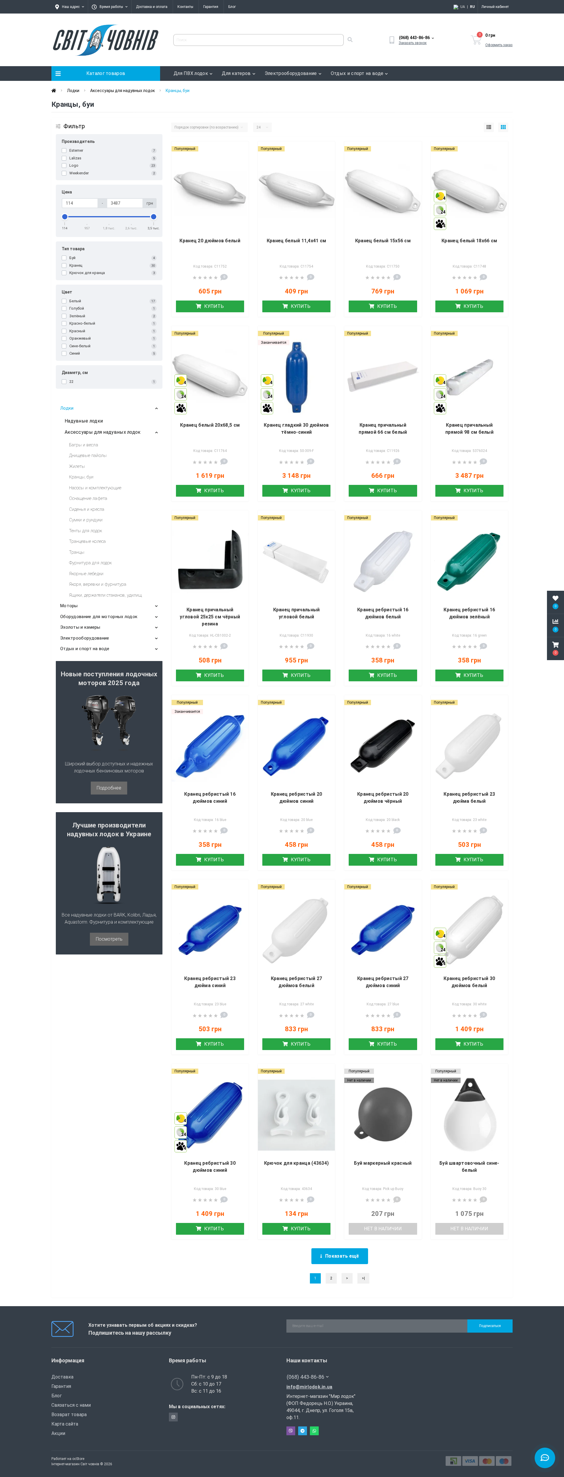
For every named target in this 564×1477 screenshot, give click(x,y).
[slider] (64, 216)
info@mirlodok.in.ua (309, 1387)
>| (363, 1278)
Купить (213, 306)
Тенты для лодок (85, 530)
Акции (58, 1433)
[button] (555, 648)
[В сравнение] (239, 159)
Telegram (302, 1430)
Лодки (73, 90)
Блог (232, 7)
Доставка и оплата (151, 7)
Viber (290, 1430)
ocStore (78, 1459)
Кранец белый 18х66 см (469, 240)
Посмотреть (109, 939)
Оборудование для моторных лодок (98, 616)
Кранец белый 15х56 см (383, 240)
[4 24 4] (469, 192)
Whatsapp (314, 1430)
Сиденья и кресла (86, 509)
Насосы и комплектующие (95, 487)
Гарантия (210, 7)
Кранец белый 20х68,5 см (210, 425)
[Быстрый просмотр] (239, 169)
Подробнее (109, 788)
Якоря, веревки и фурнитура (97, 584)
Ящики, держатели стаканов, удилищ (105, 595)
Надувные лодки (84, 421)
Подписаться (490, 1326)
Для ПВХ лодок (191, 73)
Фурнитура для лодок (90, 562)
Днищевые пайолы (88, 455)
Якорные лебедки (86, 573)
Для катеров (236, 73)
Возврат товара (69, 1414)
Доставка (62, 1377)
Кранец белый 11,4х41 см (296, 240)
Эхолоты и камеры (80, 627)
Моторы (69, 605)
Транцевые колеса (87, 541)
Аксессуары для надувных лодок (122, 90)
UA (462, 7)
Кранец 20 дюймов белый (209, 240)
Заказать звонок (413, 43)
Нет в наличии (383, 1228)
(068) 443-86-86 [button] (305, 1377)
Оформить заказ (499, 45)
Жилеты (77, 466)
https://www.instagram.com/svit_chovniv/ (173, 1417)
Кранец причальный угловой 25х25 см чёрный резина (210, 617)
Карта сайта (64, 1424)
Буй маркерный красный (383, 1163)
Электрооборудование (291, 73)
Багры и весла (83, 445)
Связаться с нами (71, 1405)
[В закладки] (239, 149)
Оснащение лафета (88, 498)
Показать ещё (342, 1256)
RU (472, 7)
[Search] (350, 40)
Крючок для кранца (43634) (296, 1163)
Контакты (185, 7)
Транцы (76, 552)
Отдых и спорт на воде (357, 73)
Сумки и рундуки (86, 520)
